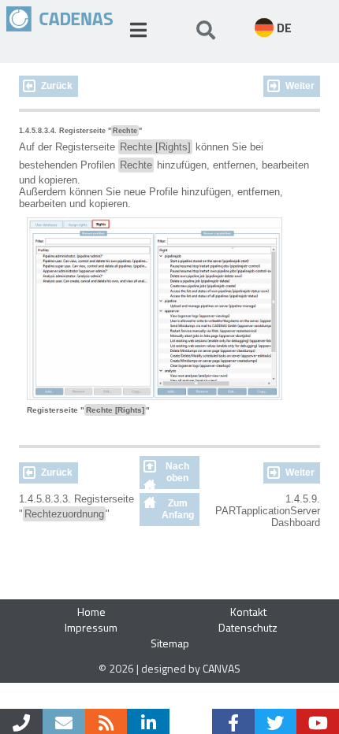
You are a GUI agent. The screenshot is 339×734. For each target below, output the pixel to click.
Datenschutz (248, 627)
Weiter (300, 85)
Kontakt (248, 611)
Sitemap (170, 643)
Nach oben (177, 472)
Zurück (57, 85)
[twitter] (276, 721)
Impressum (91, 627)
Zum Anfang (178, 509)
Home (91, 611)
